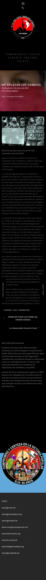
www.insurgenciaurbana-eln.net (15, 527)
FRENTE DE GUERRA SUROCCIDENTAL (23, 47)
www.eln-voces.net (9, 540)
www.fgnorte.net (8, 507)
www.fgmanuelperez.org (12, 514)
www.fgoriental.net (9, 520)
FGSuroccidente (11, 91)
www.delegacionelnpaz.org (13, 546)
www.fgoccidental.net (10, 553)
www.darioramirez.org (11, 533)
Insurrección (24, 310)
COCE (15, 310)
